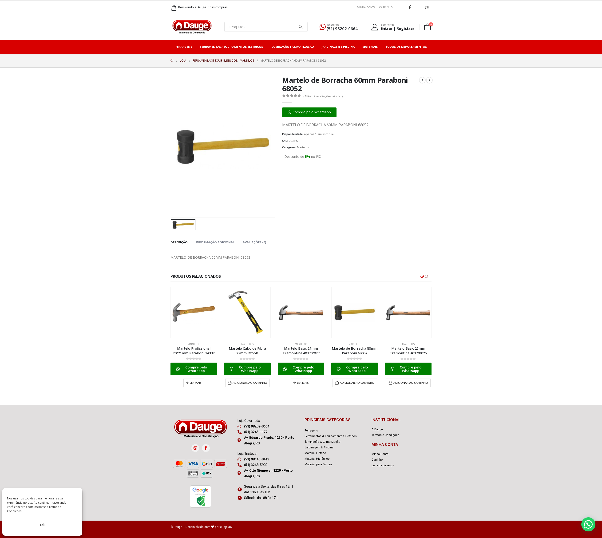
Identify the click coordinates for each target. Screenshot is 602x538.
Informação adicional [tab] (215, 242)
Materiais (370, 47)
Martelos (303, 147)
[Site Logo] (192, 27)
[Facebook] (410, 7)
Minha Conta (366, 7)
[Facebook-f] (206, 448)
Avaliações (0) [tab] (254, 242)
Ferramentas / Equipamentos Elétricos (231, 47)
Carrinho (386, 7)
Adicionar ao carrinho (250, 383)
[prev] (422, 80)
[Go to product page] (194, 312)
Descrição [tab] (179, 242)
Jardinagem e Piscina (338, 47)
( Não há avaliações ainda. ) (323, 96)
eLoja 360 (226, 527)
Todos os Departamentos (406, 47)
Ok (42, 524)
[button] (309, 112)
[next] (429, 80)
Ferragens (183, 47)
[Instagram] (427, 7)
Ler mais (196, 383)
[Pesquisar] (300, 27)
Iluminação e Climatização (292, 47)
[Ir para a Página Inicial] (171, 60)
